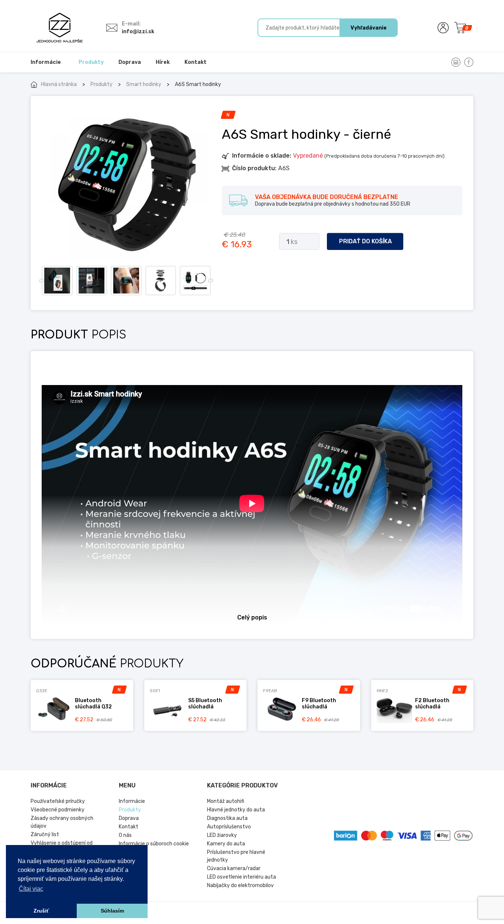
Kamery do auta (226, 844)
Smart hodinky (143, 84)
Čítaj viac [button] (31, 889)
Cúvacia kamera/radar (233, 868)
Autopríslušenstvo (229, 827)
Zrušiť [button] (41, 911)
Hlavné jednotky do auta (236, 810)
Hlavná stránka (59, 84)
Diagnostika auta (227, 818)
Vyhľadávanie (369, 28)
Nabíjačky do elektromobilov (240, 885)
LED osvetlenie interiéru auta (241, 877)
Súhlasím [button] (112, 911)
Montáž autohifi (225, 801)
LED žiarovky (222, 835)
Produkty (101, 84)
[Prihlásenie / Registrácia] (443, 27)
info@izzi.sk (138, 31)
